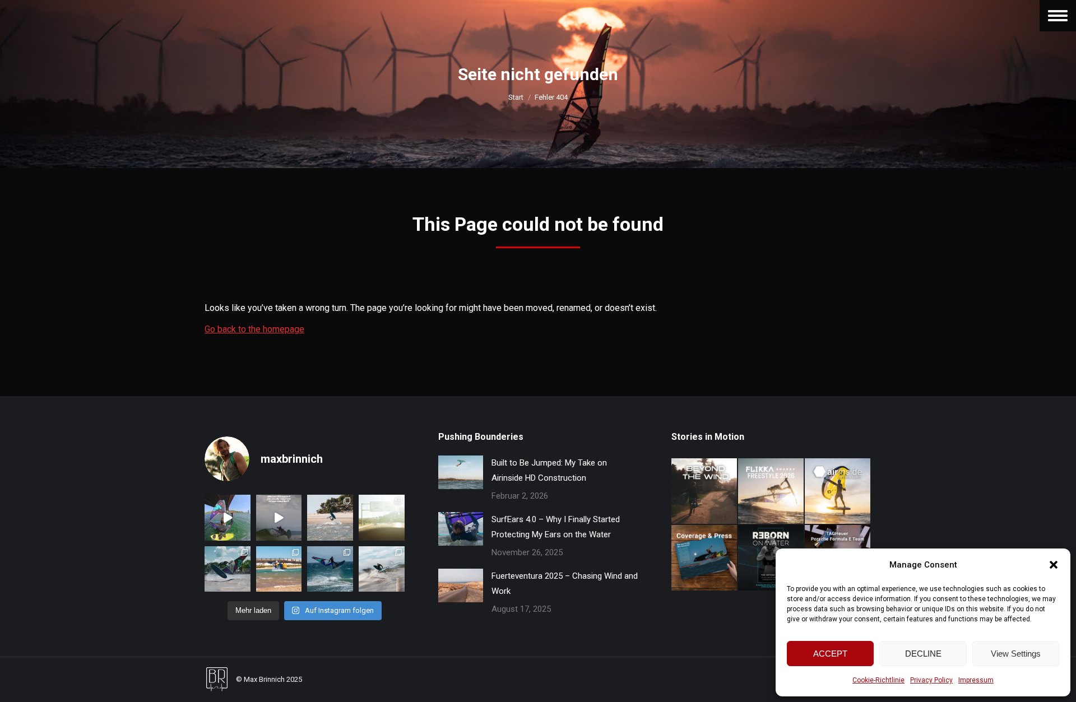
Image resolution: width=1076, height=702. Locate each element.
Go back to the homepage (254, 329)
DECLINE (923, 653)
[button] (1053, 564)
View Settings (1016, 653)
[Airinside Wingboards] (838, 491)
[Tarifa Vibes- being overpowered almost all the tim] (382, 518)
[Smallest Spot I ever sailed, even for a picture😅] (279, 569)
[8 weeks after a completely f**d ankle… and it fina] (228, 518)
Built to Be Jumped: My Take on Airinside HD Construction (549, 470)
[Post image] (460, 472)
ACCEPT (830, 653)
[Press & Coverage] (704, 558)
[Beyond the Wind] (704, 491)
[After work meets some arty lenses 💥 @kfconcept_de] (382, 569)
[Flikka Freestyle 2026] (771, 491)
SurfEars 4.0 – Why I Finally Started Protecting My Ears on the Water (555, 527)
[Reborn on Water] (771, 558)
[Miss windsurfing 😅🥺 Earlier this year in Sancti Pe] (330, 518)
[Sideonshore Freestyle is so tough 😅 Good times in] (330, 569)
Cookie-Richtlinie (878, 680)
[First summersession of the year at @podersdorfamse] (228, 569)
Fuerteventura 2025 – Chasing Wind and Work (564, 583)
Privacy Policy (931, 680)
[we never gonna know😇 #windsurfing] (279, 518)
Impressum (976, 680)
